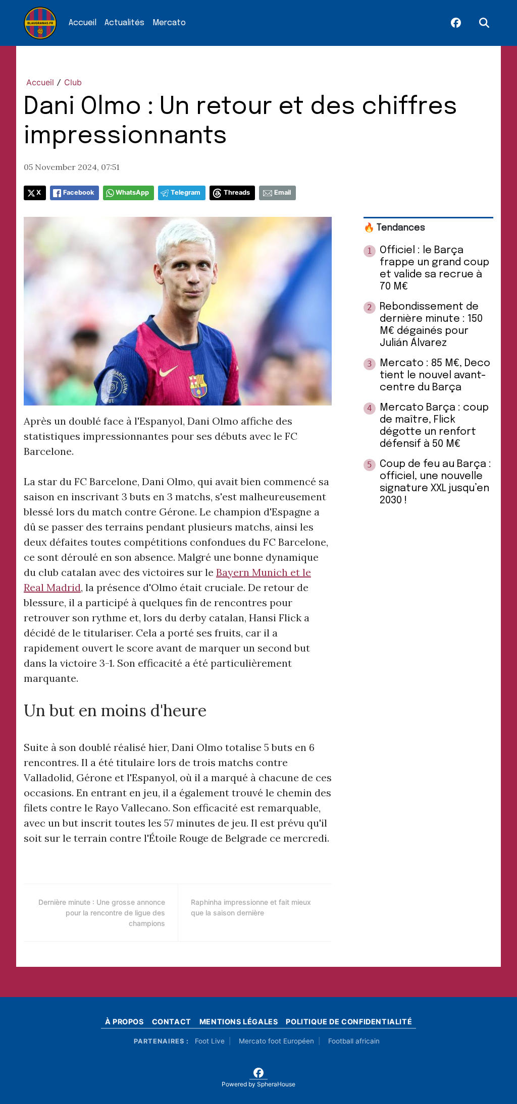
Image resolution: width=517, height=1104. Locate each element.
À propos (124, 1021)
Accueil (82, 23)
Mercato (169, 23)
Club (73, 82)
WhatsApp (132, 192)
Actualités (124, 23)
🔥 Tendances (394, 228)
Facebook (78, 192)
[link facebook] (456, 23)
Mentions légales (238, 1021)
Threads (237, 192)
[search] (484, 23)
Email (282, 192)
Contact (171, 1021)
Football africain (354, 1041)
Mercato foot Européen (276, 1041)
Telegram (185, 192)
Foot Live (210, 1041)
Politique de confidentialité (349, 1021)
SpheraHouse (276, 1084)
